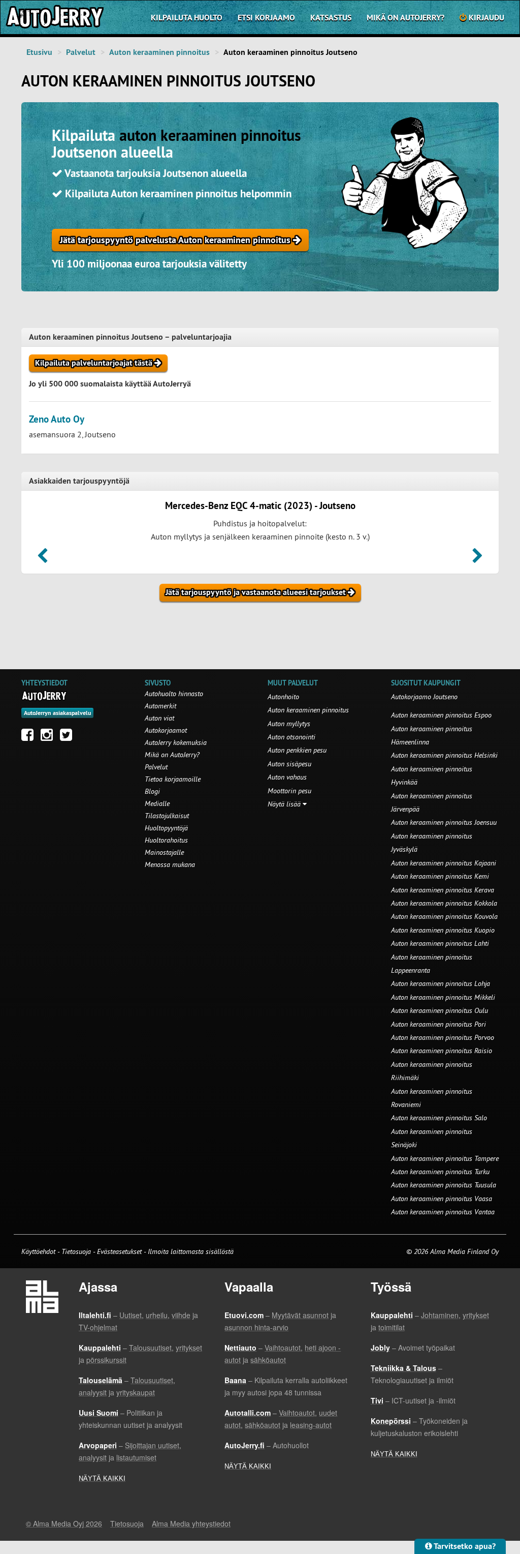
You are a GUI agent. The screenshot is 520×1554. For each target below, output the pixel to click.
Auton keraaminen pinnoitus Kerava (442, 889)
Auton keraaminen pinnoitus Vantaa (443, 1211)
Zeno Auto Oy (56, 419)
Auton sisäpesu (289, 763)
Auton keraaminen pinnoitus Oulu (439, 1010)
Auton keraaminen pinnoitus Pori (438, 1024)
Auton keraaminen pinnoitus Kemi (440, 876)
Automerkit (160, 705)
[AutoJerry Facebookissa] (30, 737)
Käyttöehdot (39, 1251)
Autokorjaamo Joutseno (424, 696)
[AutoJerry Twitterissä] (68, 737)
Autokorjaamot (166, 730)
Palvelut (80, 52)
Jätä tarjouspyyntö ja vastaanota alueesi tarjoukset (257, 592)
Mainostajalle (164, 852)
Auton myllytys (289, 723)
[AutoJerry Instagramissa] (49, 737)
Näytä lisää (285, 804)
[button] (42, 559)
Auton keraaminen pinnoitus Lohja (440, 983)
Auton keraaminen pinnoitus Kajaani (443, 863)
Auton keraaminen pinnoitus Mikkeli (443, 997)
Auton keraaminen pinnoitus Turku (440, 1171)
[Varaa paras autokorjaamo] (44, 695)
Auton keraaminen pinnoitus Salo (439, 1117)
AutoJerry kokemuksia (176, 742)
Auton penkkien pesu (297, 750)
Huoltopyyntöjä (166, 827)
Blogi (152, 791)
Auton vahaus (287, 777)
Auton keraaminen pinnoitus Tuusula (443, 1184)
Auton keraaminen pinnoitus (159, 52)
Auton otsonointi (291, 736)
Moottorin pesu (289, 790)
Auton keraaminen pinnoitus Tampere (445, 1158)
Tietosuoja (76, 1251)
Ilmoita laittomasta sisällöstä (191, 1251)
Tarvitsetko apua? (464, 1546)
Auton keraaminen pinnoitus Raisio (441, 1050)
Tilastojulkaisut (167, 815)
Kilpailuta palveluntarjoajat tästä (94, 362)
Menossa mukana (170, 864)
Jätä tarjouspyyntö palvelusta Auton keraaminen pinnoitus (176, 240)
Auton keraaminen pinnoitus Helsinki (444, 755)
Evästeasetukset (119, 1251)
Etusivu (39, 52)
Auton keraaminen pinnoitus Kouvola (444, 916)
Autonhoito (283, 696)
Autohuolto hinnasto (174, 693)
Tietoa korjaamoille (173, 779)
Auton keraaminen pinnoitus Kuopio (443, 930)
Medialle (157, 803)
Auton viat (159, 718)
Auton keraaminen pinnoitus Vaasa (441, 1198)
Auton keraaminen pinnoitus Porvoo (442, 1037)
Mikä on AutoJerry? (405, 17)
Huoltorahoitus (166, 840)
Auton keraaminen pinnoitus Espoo (441, 715)
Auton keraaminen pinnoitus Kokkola (444, 903)
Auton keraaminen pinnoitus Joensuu (444, 822)
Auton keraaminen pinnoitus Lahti (440, 943)
